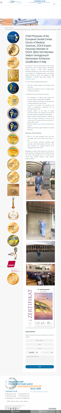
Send (39, 366)
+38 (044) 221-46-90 (11, 394)
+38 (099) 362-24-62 (24, 396)
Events (10, 27)
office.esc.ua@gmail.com (24, 398)
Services (13, 401)
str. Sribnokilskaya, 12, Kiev (11, 398)
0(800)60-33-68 (40, 1)
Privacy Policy (7, 407)
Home (6, 27)
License (21, 401)
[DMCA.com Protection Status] (52, 409)
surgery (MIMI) (40, 124)
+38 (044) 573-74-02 (24, 394)
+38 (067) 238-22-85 (11, 396)
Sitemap (26, 401)
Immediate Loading (30, 78)
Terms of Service (15, 407)
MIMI (8, 401)
